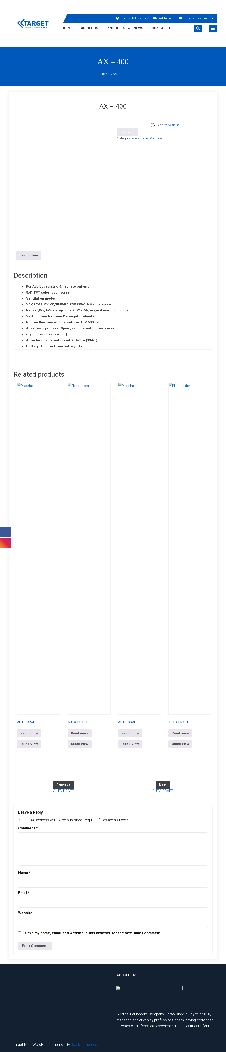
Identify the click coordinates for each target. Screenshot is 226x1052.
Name (24, 872)
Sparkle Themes (84, 1044)
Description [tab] (28, 255)
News (138, 28)
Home (68, 28)
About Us (89, 28)
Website (25, 913)
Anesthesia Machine (147, 138)
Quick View (29, 744)
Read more (29, 733)
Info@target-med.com (199, 18)
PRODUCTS (116, 28)
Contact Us (163, 28)
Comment (28, 828)
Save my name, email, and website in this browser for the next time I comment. (93, 933)
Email (24, 892)
